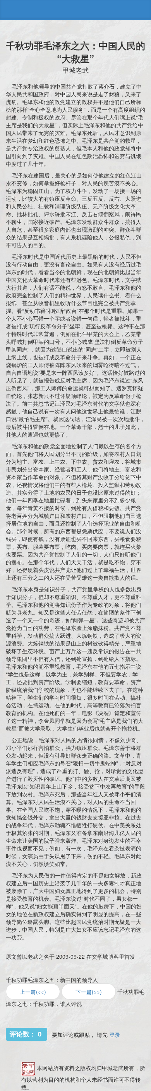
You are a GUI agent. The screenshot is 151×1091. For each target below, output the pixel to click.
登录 (114, 1034)
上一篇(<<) (33, 991)
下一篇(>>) (89, 991)
